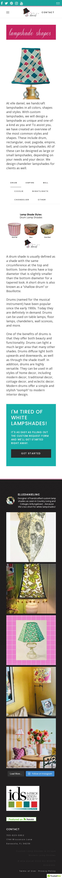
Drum (13, 182)
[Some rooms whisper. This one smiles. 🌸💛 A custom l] (31, 692)
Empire (30, 182)
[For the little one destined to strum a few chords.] (31, 640)
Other (42, 199)
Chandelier (21, 199)
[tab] (15, 182)
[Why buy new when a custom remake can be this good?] (31, 537)
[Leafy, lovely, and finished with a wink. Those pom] (31, 589)
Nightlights (40, 191)
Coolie (19, 191)
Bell (45, 182)
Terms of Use (27, 871)
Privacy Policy (47, 871)
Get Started (31, 453)
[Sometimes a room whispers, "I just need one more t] (31, 743)
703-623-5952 (15, 835)
